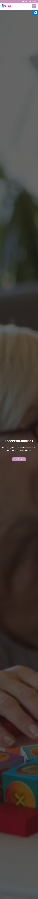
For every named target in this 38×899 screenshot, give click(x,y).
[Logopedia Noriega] (6, 6)
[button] (35, 12)
